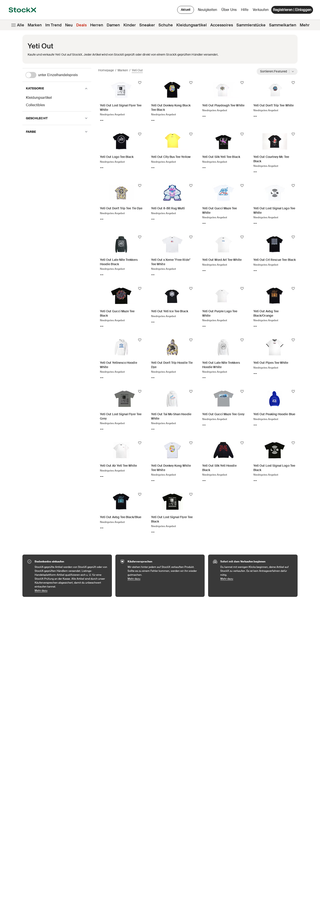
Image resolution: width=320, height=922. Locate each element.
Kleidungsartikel (191, 25)
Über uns (229, 10)
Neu (69, 25)
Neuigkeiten (207, 9)
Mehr (305, 25)
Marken (35, 25)
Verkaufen (261, 9)
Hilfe (244, 9)
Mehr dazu (71, 590)
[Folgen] (139, 82)
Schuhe (165, 25)
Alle (20, 25)
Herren (96, 25)
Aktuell (185, 10)
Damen (113, 25)
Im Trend (53, 25)
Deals (81, 25)
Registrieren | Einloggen (292, 9)
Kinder (129, 25)
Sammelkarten (282, 25)
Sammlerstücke (251, 25)
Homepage (106, 70)
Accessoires (221, 25)
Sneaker (147, 25)
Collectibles (35, 105)
